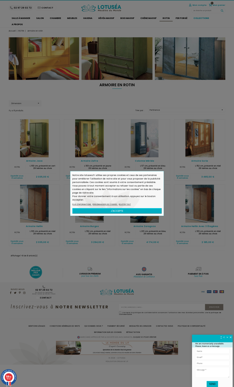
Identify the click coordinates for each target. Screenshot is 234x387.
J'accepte (117, 211)
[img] (230, 337)
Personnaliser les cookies (105, 204)
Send (212, 384)
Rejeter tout (125, 204)
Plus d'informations (82, 204)
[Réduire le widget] (227, 337)
